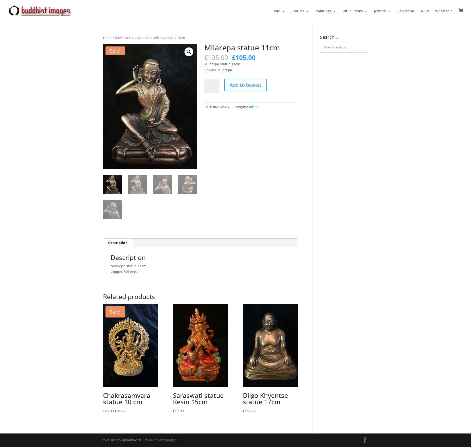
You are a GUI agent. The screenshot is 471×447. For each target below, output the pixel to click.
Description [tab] (118, 242)
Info (277, 11)
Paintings (323, 11)
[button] (188, 51)
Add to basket (246, 85)
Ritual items (353, 11)
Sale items (406, 11)
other (147, 37)
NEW (425, 11)
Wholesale (443, 11)
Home (107, 37)
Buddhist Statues (127, 37)
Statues (298, 11)
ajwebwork (131, 440)
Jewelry (380, 11)
